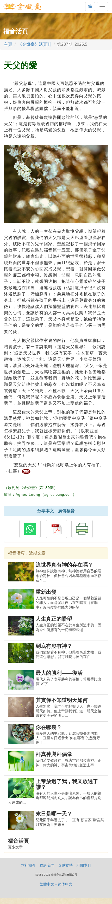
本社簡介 (28, 865)
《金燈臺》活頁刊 (34, 44)
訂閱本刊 (84, 865)
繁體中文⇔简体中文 (56, 884)
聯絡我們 (47, 865)
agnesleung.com (58, 495)
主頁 (8, 44)
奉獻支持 (65, 865)
